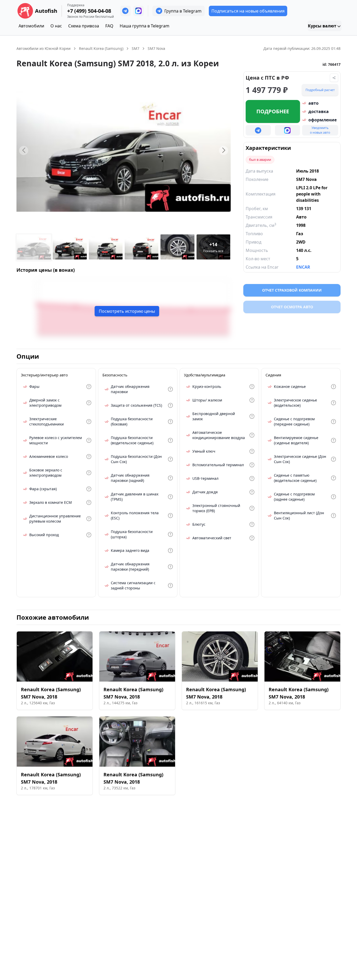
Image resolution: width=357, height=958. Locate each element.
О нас (56, 26)
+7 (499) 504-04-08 (89, 10)
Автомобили (31, 26)
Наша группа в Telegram (144, 26)
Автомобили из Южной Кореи (43, 48)
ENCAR (303, 267)
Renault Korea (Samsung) (101, 48)
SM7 (135, 48)
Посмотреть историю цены (127, 311)
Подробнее (272, 111)
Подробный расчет (320, 90)
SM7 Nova (156, 48)
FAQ (109, 26)
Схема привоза (83, 26)
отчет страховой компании (292, 290)
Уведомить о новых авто (320, 130)
